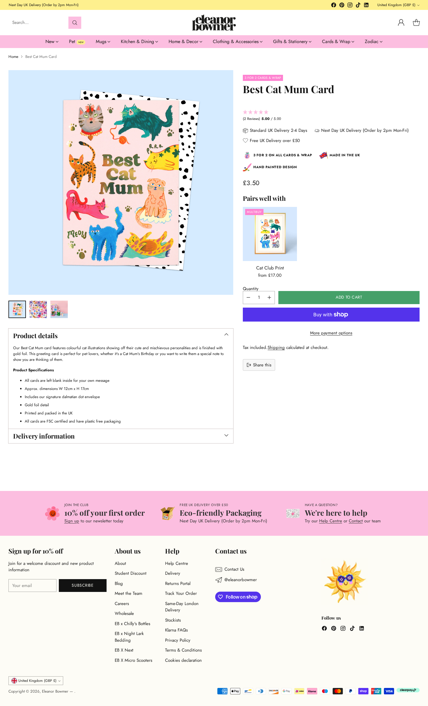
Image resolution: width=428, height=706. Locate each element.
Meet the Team (128, 593)
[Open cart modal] (416, 22)
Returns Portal (177, 583)
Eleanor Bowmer (56, 691)
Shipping (276, 347)
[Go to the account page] (401, 22)
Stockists (173, 620)
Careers (122, 603)
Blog (119, 583)
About (120, 563)
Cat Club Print (270, 268)
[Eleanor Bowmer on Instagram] (350, 6)
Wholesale (124, 613)
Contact (356, 521)
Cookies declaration (183, 660)
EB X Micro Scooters (133, 660)
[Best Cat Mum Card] (120, 182)
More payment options (331, 333)
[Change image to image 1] (17, 309)
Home (13, 56)
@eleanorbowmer (240, 579)
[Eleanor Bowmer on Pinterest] (342, 6)
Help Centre (330, 521)
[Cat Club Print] (270, 234)
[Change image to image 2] (38, 309)
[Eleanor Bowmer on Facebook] (334, 6)
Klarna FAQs (176, 630)
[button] (331, 116)
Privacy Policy (177, 640)
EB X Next (124, 650)
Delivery (172, 573)
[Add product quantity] (269, 297)
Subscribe (82, 585)
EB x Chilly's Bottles (132, 623)
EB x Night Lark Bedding (129, 636)
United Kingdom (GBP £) (396, 5)
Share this (262, 365)
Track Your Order (181, 593)
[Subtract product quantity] (248, 297)
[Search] (74, 23)
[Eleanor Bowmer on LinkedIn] (366, 6)
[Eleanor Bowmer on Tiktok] (358, 6)
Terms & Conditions (183, 650)
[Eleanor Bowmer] (214, 23)
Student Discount (130, 573)
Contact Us (234, 569)
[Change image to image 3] (59, 309)
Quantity (251, 288)
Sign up (71, 521)
